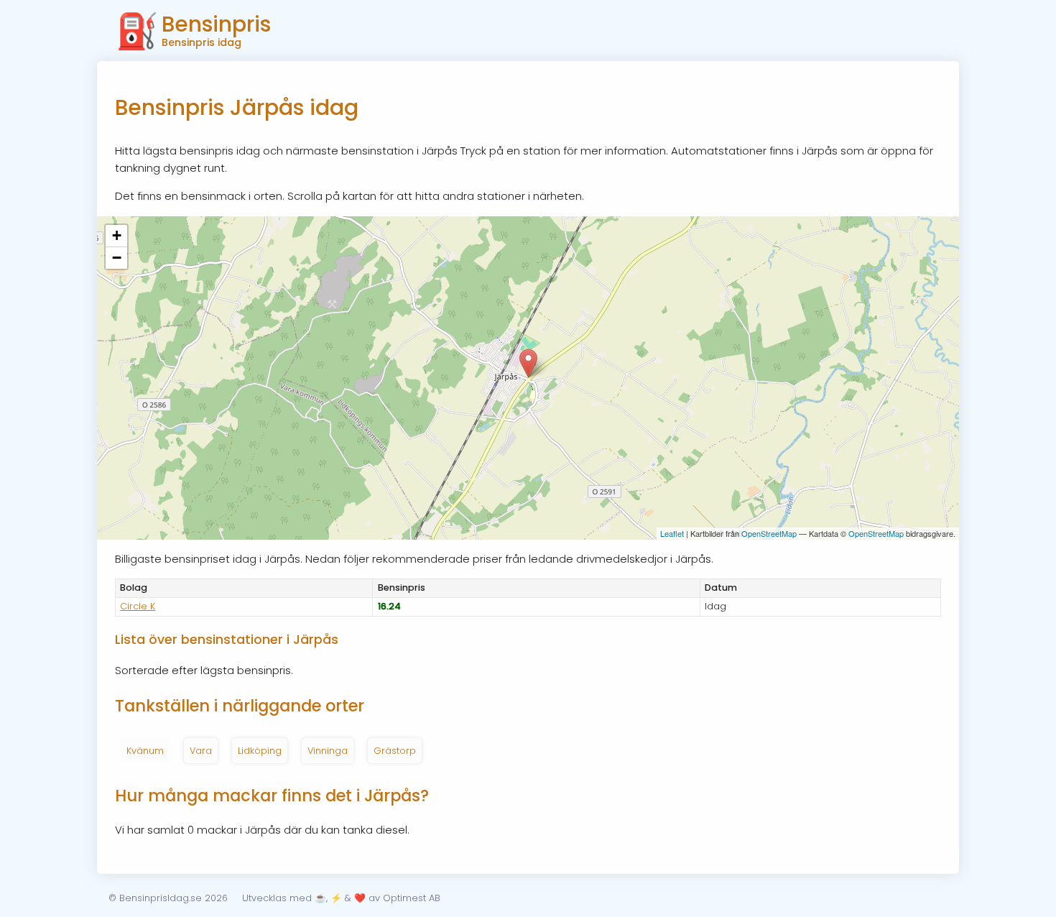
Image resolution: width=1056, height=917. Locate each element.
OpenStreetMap (769, 533)
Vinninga (327, 751)
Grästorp (395, 751)
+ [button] (116, 235)
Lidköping (260, 751)
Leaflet (672, 533)
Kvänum (145, 751)
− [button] (116, 258)
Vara (201, 751)
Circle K (137, 606)
